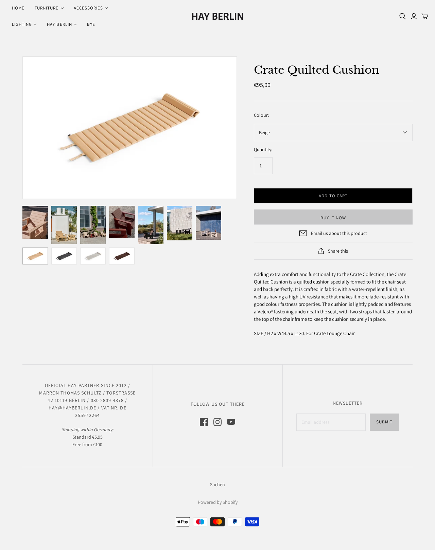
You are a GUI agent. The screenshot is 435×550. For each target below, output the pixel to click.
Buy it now (333, 218)
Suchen (217, 484)
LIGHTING (22, 24)
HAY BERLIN (59, 24)
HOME (18, 8)
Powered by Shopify (218, 502)
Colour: (261, 115)
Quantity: (263, 149)
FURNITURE (46, 8)
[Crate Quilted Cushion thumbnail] (35, 222)
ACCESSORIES (88, 8)
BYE (91, 24)
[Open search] (402, 16)
